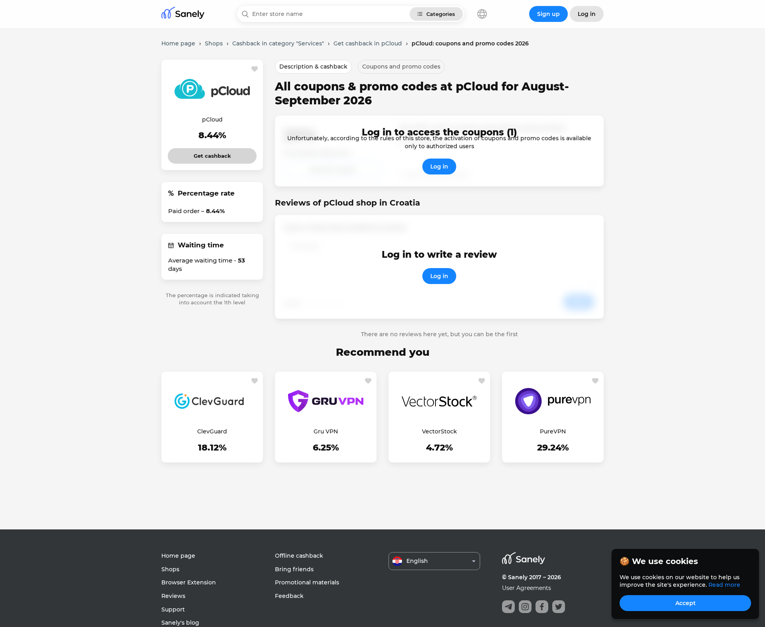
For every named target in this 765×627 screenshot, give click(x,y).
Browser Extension (188, 582)
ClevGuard (212, 431)
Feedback (289, 596)
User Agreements (526, 588)
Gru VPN (326, 431)
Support (173, 609)
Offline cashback (299, 555)
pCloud (212, 119)
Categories (440, 14)
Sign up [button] (548, 14)
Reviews (173, 596)
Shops (170, 569)
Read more (724, 584)
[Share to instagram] (525, 606)
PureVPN (553, 431)
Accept (685, 603)
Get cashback (212, 153)
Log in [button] (587, 14)
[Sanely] (182, 14)
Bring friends (294, 569)
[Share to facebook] (542, 606)
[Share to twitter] (558, 606)
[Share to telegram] (508, 606)
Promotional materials (307, 582)
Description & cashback (313, 66)
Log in (439, 166)
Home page (178, 555)
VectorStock (439, 431)
